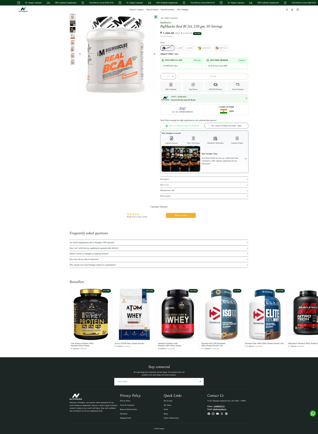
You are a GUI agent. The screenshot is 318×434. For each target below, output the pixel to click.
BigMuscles (165, 22)
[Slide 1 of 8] (72, 17)
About (166, 409)
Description (164, 179)
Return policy (165, 196)
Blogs (166, 414)
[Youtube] (217, 413)
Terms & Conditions (127, 405)
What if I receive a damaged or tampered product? (89, 254)
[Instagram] (213, 413)
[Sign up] (200, 381)
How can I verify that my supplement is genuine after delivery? (94, 248)
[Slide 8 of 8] (72, 62)
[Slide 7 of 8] (72, 55)
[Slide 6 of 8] (72, 49)
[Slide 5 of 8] (72, 42)
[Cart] (297, 9)
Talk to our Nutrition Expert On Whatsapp (184, 126)
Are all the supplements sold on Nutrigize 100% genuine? (92, 242)
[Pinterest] (226, 413)
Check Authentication (171, 418)
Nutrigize (161, 429)
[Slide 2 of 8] (72, 23)
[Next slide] (155, 54)
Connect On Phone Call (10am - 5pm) (228, 126)
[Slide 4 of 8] (72, 36)
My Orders (167, 405)
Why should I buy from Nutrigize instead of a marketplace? (93, 265)
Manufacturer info (167, 190)
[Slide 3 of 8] (72, 30)
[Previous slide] (79, 54)
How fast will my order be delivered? (84, 259)
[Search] (287, 9)
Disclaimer (124, 414)
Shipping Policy (125, 418)
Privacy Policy (125, 401)
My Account (168, 401)
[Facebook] (208, 413)
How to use (164, 185)
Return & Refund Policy (128, 409)
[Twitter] (221, 413)
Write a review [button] (181, 215)
